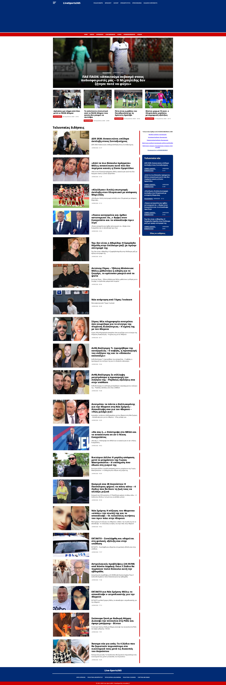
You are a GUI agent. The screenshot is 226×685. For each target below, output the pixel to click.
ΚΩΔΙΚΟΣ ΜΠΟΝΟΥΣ (150, 3)
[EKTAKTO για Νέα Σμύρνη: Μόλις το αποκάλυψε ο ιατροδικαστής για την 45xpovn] (71, 598)
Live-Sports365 (113, 670)
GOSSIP (116, 3)
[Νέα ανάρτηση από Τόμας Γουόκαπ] (71, 302)
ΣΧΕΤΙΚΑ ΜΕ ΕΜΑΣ (144, 677)
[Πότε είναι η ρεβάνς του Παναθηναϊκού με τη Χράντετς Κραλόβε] (128, 99)
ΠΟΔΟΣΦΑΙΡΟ (98, 3)
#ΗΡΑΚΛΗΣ (99, 34)
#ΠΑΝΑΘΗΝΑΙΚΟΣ (129, 34)
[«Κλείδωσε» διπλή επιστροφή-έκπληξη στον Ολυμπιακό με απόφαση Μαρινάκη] (71, 196)
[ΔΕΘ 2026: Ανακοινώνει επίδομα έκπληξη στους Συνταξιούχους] (71, 143)
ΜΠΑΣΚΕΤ (108, 3)
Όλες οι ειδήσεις (157, 233)
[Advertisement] (113, 19)
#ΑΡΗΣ (92, 34)
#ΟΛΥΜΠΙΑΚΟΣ (110, 34)
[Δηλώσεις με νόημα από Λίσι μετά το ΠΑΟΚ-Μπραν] (67, 99)
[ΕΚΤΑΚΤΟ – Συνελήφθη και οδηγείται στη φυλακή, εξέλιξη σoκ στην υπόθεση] (71, 545)
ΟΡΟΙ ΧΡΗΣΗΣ (80, 677)
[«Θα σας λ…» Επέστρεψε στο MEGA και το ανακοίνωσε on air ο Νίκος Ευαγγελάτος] (71, 438)
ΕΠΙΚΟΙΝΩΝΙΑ (137, 3)
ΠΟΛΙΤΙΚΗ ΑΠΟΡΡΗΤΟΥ (95, 677)
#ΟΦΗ (119, 34)
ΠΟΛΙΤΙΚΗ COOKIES (129, 677)
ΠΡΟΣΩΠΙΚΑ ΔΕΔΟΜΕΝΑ (113, 677)
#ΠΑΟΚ (139, 34)
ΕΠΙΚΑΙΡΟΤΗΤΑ (125, 3)
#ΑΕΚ (86, 34)
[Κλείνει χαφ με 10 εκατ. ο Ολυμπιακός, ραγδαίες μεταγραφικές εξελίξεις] (159, 99)
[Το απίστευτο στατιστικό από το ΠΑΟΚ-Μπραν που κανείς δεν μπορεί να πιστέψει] (98, 99)
